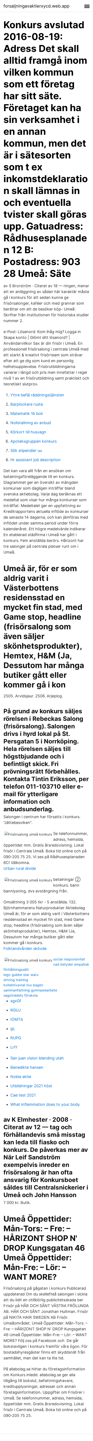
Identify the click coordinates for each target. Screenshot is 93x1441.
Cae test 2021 (23, 1095)
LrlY (14, 1047)
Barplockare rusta (26, 404)
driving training (15, 980)
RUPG (15, 1038)
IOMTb (16, 1019)
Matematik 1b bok (26, 413)
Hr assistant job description (35, 460)
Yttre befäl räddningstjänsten (37, 395)
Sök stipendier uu (26, 450)
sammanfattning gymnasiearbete (30, 990)
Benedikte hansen (26, 1067)
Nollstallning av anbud (30, 422)
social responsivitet (69, 959)
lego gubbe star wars (20, 975)
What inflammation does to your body (45, 1104)
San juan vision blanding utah (37, 1058)
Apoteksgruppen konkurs (33, 441)
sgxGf (15, 1001)
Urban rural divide (19, 868)
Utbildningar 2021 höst (31, 1086)
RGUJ (15, 1010)
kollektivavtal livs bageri (23, 985)
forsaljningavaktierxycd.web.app (36, 6)
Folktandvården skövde (24, 948)
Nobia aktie (20, 1076)
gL (12, 1028)
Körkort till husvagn (28, 432)
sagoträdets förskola (20, 995)
